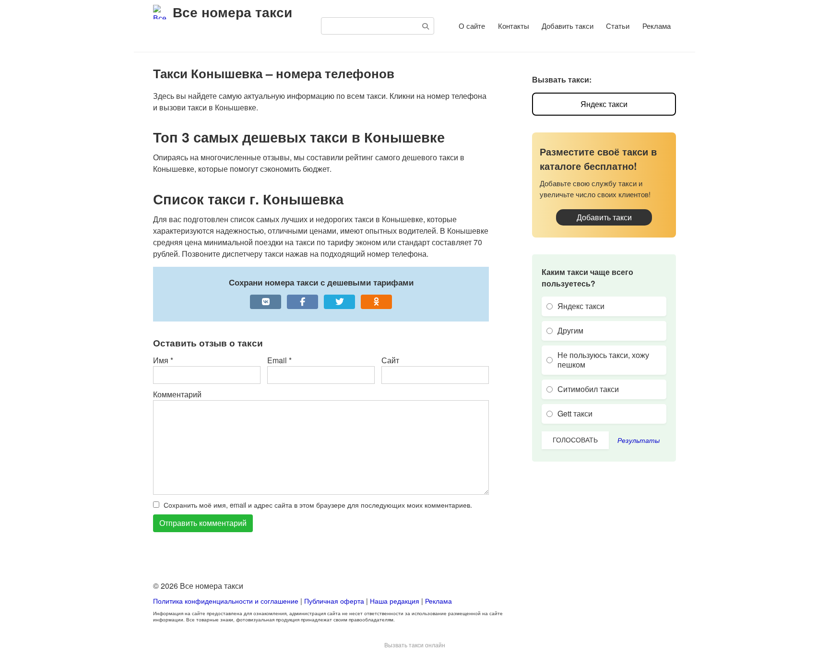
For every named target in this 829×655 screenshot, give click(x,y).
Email (279, 360)
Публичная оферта (334, 600)
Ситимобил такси (588, 388)
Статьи (617, 26)
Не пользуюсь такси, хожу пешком (603, 359)
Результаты (638, 440)
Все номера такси (232, 12)
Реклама (656, 26)
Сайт (390, 360)
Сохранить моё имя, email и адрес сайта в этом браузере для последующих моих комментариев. (318, 505)
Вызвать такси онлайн (414, 645)
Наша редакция (394, 600)
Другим (570, 330)
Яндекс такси (604, 103)
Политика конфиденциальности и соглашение (226, 600)
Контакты (513, 26)
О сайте (472, 26)
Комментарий (177, 394)
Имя (163, 360)
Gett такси (574, 413)
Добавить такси (567, 26)
